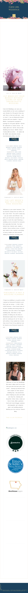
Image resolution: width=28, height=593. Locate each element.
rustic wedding (16, 346)
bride (14, 153)
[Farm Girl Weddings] (15, 452)
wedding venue (17, 160)
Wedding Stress (10, 246)
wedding (9, 352)
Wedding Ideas (18, 146)
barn (16, 152)
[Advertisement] (14, 42)
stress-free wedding (17, 249)
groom (14, 156)
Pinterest (13, 344)
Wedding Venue (16, 149)
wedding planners (10, 253)
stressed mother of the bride (14, 350)
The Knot (20, 251)
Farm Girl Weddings (14, 8)
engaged (9, 156)
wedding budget (13, 159)
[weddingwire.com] (11, 428)
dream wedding (16, 155)
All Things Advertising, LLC (18, 590)
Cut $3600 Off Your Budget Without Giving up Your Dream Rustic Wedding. (14, 99)
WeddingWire (19, 253)
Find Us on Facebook (14, 417)
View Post (14, 139)
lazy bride (16, 247)
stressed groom (15, 349)
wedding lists (17, 352)
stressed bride (11, 250)
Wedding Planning (11, 147)
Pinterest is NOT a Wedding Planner (14, 293)
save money (14, 157)
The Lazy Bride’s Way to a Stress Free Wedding (14, 202)
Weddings (14, 150)
